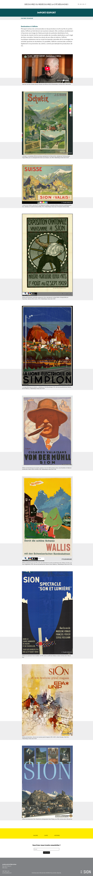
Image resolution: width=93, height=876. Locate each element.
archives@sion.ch (6, 873)
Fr (78, 4)
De (80, 4)
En (83, 4)
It (85, 4)
